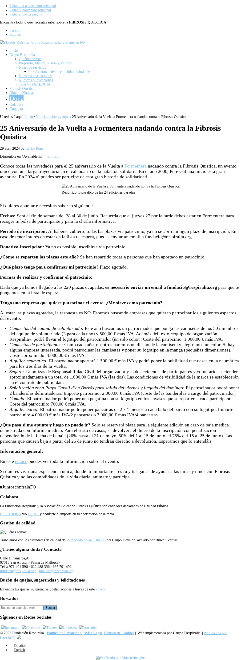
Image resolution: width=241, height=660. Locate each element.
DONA (34, 514)
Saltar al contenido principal (30, 10)
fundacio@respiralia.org (18, 571)
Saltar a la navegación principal (32, 6)
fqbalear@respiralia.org (56, 571)
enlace (21, 461)
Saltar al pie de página (25, 14)
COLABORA (10, 514)
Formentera (136, 165)
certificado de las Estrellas (86, 540)
